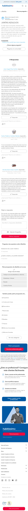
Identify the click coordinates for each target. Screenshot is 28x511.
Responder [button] (15, 117)
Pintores (3, 458)
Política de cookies (6, 493)
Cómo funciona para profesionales (8, 470)
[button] (14, 445)
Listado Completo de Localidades (8, 462)
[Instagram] (2, 480)
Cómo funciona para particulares (8, 467)
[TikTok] (16, 480)
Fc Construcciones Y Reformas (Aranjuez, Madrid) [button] (13, 137)
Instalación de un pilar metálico (10, 248)
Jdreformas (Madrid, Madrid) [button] (10, 70)
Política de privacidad (7, 490)
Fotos (2, 455)
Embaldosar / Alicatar (8, 278)
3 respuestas (4, 40)
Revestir (5, 282)
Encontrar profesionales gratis (14, 349)
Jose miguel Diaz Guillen (11, 69)
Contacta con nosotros (6, 477)
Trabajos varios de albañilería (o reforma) (13, 274)
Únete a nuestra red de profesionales (14, 399)
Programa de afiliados (6, 476)
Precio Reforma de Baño (6, 446)
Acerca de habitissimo (6, 473)
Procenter (3, 457)
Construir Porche (7, 285)
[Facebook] (6, 480)
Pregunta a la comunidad (14, 49)
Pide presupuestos (14, 508)
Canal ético (3, 474)
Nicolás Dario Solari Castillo (10, 169)
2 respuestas (4, 258)
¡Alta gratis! (19, 1)
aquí (14, 358)
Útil (4, 123)
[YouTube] (12, 480)
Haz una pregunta (21, 11)
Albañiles (3, 460)
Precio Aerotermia (5, 448)
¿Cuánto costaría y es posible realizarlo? (12, 255)
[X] (9, 480)
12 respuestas (4, 251)
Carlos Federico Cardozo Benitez (10, 136)
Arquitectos (3, 462)
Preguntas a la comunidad (6, 454)
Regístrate (3, 468)
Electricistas (3, 459)
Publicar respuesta (14, 236)
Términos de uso (6, 487)
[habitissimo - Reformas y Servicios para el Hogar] (6, 6)
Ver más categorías (14, 337)
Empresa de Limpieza (5, 451)
